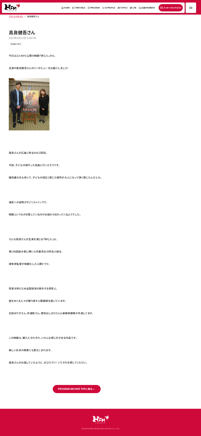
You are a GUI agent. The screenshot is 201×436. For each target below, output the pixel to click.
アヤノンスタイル (16, 16)
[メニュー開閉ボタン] (191, 8)
